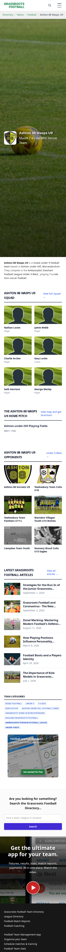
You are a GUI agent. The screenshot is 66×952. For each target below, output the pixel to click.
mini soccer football (15, 278)
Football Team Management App (22, 934)
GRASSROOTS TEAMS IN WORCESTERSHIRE (25, 713)
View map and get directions (51, 413)
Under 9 (30, 703)
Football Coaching (14, 925)
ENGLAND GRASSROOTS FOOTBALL (21, 718)
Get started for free (33, 772)
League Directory (13, 916)
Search (33, 826)
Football (31, 14)
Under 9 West (12, 727)
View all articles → (52, 572)
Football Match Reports (17, 921)
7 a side (53, 274)
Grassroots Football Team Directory (24, 911)
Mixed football (13, 703)
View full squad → (52, 295)
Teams (20, 14)
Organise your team (15, 939)
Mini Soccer (11, 708)
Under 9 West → (54, 454)
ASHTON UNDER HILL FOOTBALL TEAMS (40, 708)
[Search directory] (50, 5)
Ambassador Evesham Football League (26, 722)
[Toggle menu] (59, 5)
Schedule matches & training (20, 943)
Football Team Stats (15, 948)
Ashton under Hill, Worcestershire (40, 266)
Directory (8, 14)
